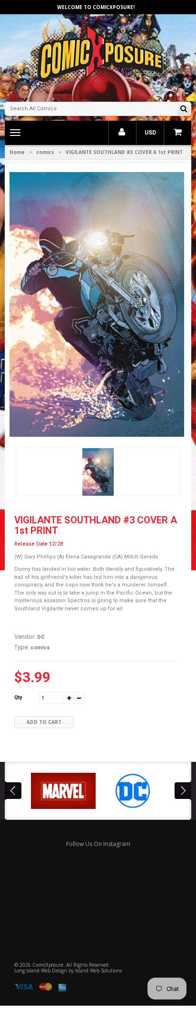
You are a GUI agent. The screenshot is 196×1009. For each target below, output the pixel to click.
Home (17, 152)
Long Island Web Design (40, 970)
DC (41, 637)
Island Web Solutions (98, 970)
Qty (18, 697)
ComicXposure (47, 964)
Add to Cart (44, 722)
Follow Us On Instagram (98, 844)
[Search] (184, 109)
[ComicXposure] (98, 56)
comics (45, 152)
